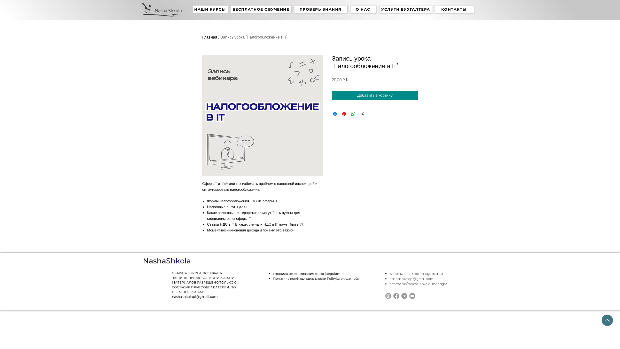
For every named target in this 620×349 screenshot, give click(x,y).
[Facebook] (396, 296)
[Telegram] (404, 296)
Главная (209, 37)
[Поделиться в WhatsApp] (353, 114)
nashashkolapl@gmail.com (411, 279)
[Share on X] (362, 114)
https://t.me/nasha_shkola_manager (418, 284)
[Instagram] (388, 296)
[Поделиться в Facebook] (335, 114)
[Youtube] (412, 296)
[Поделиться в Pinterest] (344, 114)
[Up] (607, 320)
